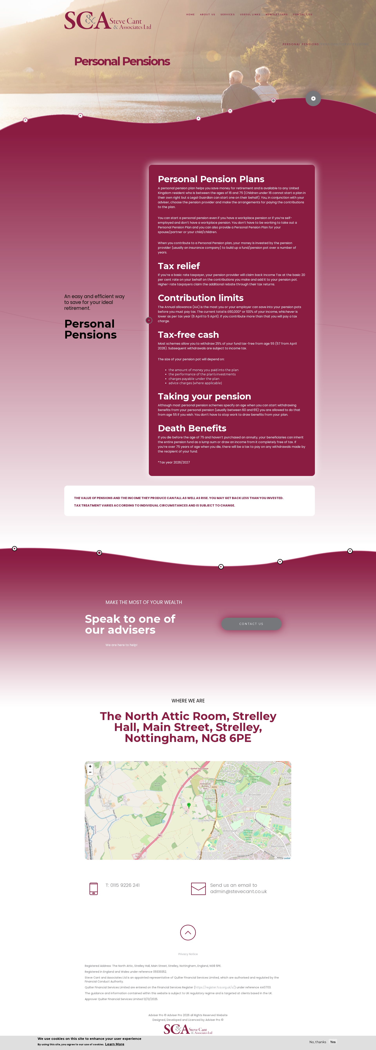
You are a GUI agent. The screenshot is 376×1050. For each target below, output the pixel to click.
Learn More (114, 1044)
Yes (333, 1042)
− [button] (90, 772)
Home (190, 14)
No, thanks (317, 1042)
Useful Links (250, 14)
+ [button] (90, 766)
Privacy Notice (188, 954)
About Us (207, 14)
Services (228, 14)
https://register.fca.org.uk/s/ (214, 987)
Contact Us (303, 14)
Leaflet (287, 858)
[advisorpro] (107, 21)
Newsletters (277, 14)
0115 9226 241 (124, 885)
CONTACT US (251, 624)
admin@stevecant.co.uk (238, 891)
